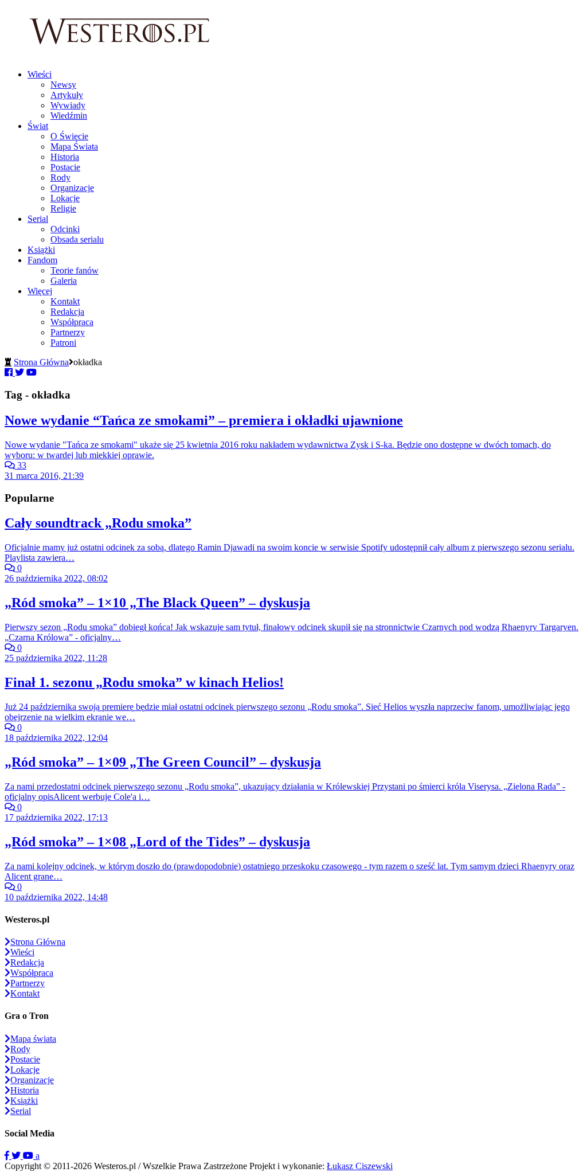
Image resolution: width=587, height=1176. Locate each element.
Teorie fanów (74, 270)
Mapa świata (33, 1039)
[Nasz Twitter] (17, 1156)
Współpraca (71, 322)
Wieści (40, 74)
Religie (63, 208)
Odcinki (65, 229)
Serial (38, 219)
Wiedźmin (68, 115)
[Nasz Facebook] (8, 1156)
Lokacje (65, 198)
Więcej (40, 291)
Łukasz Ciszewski (360, 1166)
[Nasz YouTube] (29, 1156)
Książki (41, 250)
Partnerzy (67, 332)
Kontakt (65, 301)
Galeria (63, 281)
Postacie (65, 167)
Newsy (63, 84)
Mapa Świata (74, 146)
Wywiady (67, 105)
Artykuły (66, 95)
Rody (60, 177)
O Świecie (69, 136)
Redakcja (67, 312)
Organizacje (72, 188)
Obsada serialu (77, 239)
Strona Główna (41, 362)
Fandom (42, 260)
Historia (64, 157)
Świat (38, 126)
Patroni (63, 342)
